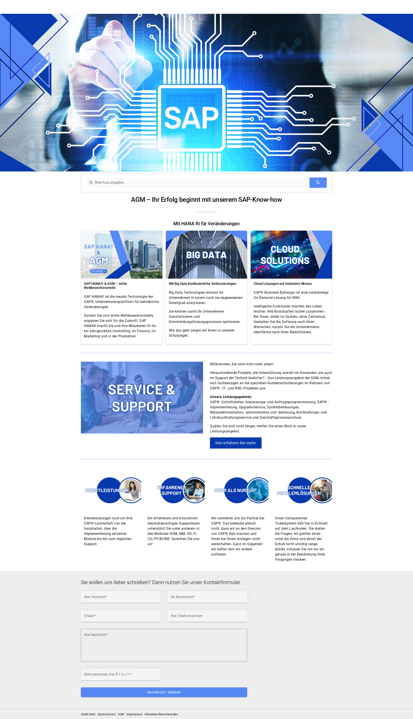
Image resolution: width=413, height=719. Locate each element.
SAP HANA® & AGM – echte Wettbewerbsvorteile (105, 286)
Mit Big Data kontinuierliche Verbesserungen (202, 284)
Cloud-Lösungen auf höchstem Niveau (282, 284)
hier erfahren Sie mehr (236, 443)
